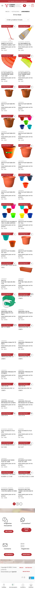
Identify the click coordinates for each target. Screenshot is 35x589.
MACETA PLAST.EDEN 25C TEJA (8, 163)
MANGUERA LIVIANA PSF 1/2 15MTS (8, 343)
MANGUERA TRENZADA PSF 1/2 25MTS (8, 372)
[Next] (20, 503)
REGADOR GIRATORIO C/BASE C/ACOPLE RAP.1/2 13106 (25, 491)
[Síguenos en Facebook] (22, 577)
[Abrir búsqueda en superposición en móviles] (29, 5)
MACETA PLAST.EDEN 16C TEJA (8, 104)
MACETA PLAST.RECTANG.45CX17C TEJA (25, 282)
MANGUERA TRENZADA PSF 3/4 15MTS (25, 372)
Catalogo (15, 12)
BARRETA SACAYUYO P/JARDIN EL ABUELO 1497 (8, 44)
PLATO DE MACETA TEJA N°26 (25, 431)
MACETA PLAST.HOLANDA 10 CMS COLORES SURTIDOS (9, 222)
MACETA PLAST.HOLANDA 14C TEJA (8, 251)
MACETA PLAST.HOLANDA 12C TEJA (25, 222)
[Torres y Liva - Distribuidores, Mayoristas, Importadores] (13, 5)
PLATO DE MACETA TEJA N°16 (8, 431)
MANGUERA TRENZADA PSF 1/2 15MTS (25, 343)
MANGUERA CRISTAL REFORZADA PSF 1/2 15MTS (25, 312)
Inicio (7, 12)
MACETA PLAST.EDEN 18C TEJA (25, 104)
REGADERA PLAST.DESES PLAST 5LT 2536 (7, 460)
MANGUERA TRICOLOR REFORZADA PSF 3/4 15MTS (25, 401)
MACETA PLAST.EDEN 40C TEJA (25, 192)
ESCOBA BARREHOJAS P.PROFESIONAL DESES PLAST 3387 (7, 74)
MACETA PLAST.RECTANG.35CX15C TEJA (8, 282)
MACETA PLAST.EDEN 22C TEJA (25, 134)
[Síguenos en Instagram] (24, 577)
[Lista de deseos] (24, 5)
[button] (2, 5)
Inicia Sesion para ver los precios (8, 47)
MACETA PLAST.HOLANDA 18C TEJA (25, 251)
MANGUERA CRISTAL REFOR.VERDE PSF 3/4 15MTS (7, 313)
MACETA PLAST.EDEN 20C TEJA (8, 134)
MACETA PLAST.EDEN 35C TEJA (8, 192)
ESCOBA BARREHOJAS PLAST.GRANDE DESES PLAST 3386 (24, 74)
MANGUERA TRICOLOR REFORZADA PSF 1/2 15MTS (8, 401)
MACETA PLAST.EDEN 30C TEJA (25, 163)
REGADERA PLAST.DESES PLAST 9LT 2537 (25, 460)
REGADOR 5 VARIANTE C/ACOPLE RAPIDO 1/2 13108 (9, 490)
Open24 (14, 572)
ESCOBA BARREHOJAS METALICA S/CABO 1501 (24, 44)
